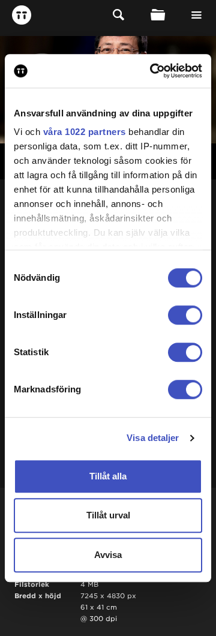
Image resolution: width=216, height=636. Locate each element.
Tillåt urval (108, 515)
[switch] (185, 315)
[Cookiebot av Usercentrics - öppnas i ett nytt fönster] (152, 71)
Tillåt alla (108, 476)
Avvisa (108, 555)
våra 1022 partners (84, 132)
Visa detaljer (153, 438)
